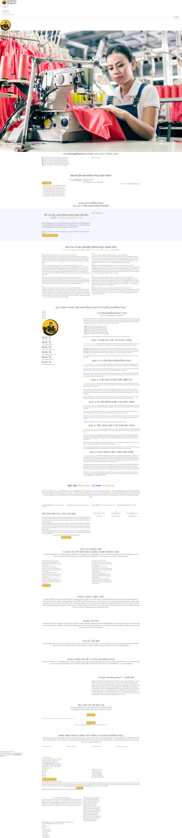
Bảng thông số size (97, 769)
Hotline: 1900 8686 (46, 760)
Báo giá (44, 775)
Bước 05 (44, 317)
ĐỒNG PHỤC (45, 822)
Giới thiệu (44, 769)
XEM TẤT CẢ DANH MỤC (50, 235)
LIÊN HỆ (79, 788)
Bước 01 (44, 311)
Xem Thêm (46, 585)
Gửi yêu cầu (91, 722)
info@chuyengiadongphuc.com (50, 762)
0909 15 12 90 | (78, 231)
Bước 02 (44, 312)
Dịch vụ (44, 772)
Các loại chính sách (97, 771)
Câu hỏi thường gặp (97, 772)
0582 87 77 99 (104, 724)
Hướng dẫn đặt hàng (97, 774)
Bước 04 (44, 315)
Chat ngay (91, 714)
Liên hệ (44, 777)
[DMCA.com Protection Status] (67, 789)
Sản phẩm (44, 771)
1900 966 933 (58, 231)
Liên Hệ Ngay (66, 537)
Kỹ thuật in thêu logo (97, 775)
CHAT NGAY (47, 182)
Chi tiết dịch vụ (46, 565)
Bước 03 (44, 314)
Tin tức (43, 774)
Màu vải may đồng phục (98, 777)
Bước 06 (44, 318)
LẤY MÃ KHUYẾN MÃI (49, 779)
